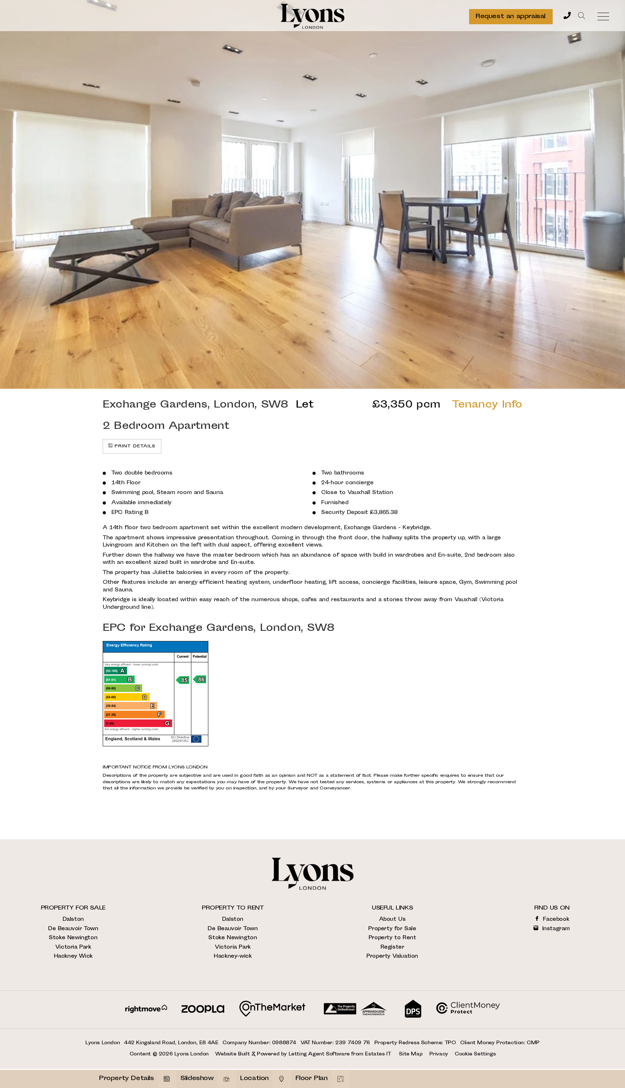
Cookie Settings (475, 1054)
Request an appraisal (510, 16)
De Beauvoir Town (73, 929)
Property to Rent (392, 938)
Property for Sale (392, 929)
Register (392, 947)
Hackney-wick (232, 956)
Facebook (555, 919)
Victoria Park (73, 947)
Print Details (135, 446)
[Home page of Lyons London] (312, 16)
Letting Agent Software (319, 1054)
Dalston (73, 919)
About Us (392, 919)
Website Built (232, 1054)
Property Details (126, 1078)
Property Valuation (392, 956)
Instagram (555, 929)
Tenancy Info (487, 405)
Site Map (410, 1054)
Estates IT (378, 1054)
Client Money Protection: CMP (500, 1043)
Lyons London (191, 1054)
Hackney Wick (73, 956)
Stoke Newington (73, 938)
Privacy (438, 1054)
